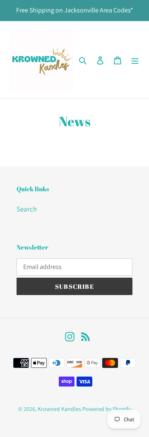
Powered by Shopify (106, 409)
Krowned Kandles (59, 409)
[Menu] (135, 60)
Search (27, 209)
